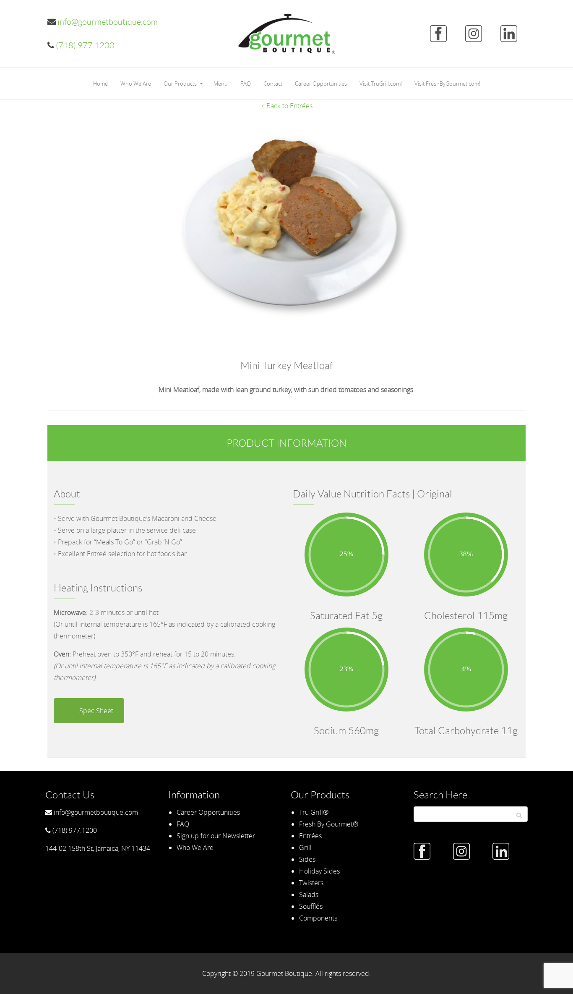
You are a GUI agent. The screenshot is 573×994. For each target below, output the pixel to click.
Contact (272, 83)
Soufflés (311, 906)
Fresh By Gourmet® (328, 824)
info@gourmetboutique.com (107, 21)
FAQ (245, 83)
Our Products (180, 83)
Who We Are (135, 83)
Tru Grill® (313, 812)
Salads (308, 894)
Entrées (310, 835)
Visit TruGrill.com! (380, 83)
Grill (305, 847)
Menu (221, 83)
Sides (307, 859)
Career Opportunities (321, 83)
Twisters (311, 882)
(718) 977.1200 (84, 45)
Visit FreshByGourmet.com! (447, 83)
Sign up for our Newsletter (216, 835)
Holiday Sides (319, 871)
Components (318, 918)
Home (100, 83)
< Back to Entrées (287, 105)
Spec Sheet (96, 710)
